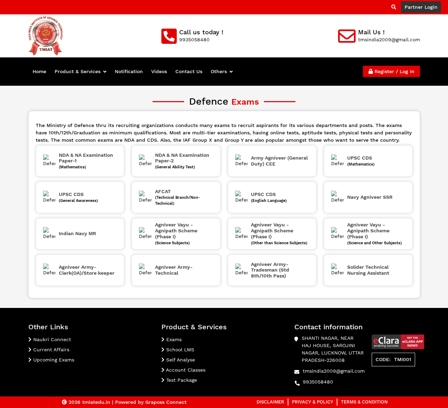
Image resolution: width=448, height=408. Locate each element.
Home (39, 71)
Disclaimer (270, 402)
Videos (159, 71)
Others (219, 71)
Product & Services (77, 71)
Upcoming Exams (52, 360)
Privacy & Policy (312, 402)
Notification (129, 71)
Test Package (180, 380)
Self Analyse (179, 360)
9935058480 (318, 382)
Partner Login (421, 7)
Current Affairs (50, 349)
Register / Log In (393, 71)
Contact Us (188, 71)
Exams (173, 339)
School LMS (179, 349)
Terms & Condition (364, 402)
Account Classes (184, 370)
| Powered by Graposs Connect (149, 402)
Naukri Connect (51, 339)
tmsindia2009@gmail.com (334, 371)
